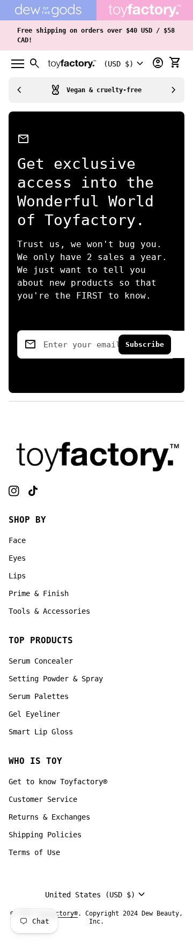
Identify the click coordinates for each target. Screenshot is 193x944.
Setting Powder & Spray (56, 678)
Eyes (17, 558)
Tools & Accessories (49, 611)
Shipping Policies (45, 834)
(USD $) (124, 63)
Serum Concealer (41, 661)
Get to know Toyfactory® (58, 781)
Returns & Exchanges (49, 817)
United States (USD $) (96, 894)
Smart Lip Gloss (41, 731)
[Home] (96, 456)
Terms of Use (34, 852)
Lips (17, 575)
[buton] (124, 63)
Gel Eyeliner (34, 714)
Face (17, 540)
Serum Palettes (39, 696)
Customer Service (43, 799)
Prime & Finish (39, 593)
